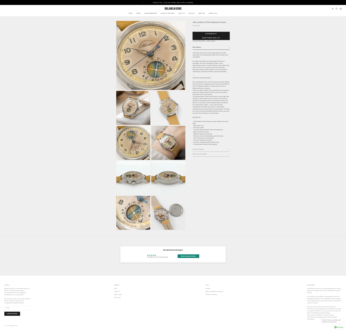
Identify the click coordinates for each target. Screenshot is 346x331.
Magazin (192, 13)
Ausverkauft (211, 33)
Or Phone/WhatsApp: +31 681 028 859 (204, 41)
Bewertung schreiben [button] (188, 256)
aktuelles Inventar (217, 61)
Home (130, 13)
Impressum (117, 297)
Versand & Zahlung (211, 294)
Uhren (138, 13)
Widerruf (116, 291)
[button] (211, 47)
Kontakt (208, 288)
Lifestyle (181, 13)
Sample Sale (213, 13)
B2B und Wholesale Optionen (214, 291)
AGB (115, 288)
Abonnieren (12, 313)
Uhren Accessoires (168, 13)
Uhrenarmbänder (150, 13)
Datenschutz (118, 294)
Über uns (201, 13)
